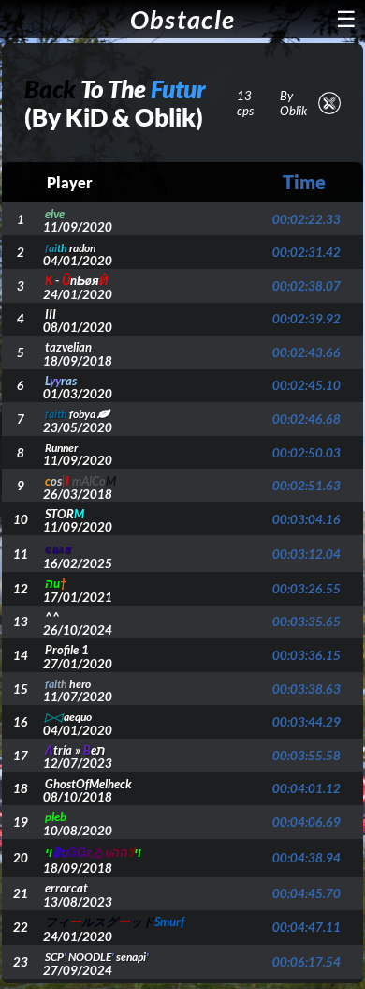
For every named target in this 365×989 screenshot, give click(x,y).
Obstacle (182, 19)
